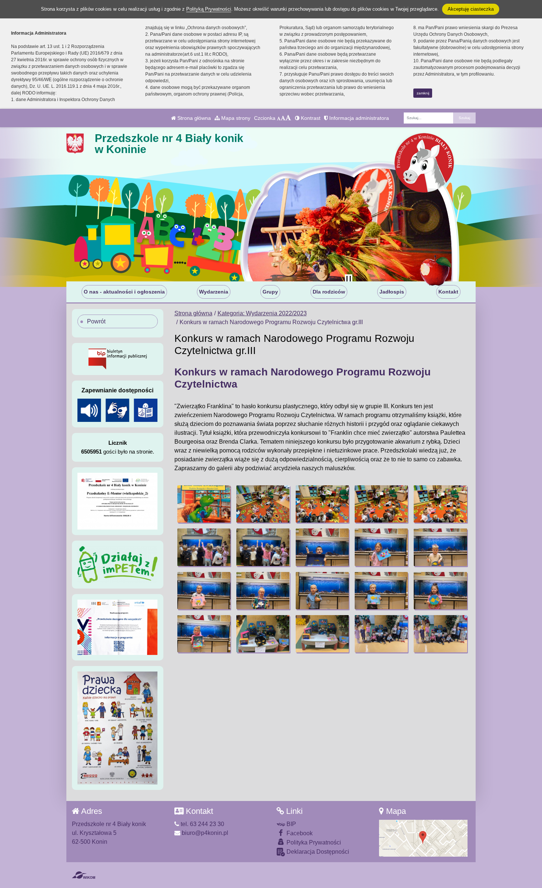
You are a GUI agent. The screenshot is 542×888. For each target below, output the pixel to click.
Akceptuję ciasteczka (471, 9)
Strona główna (193, 118)
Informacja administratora (358, 118)
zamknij (423, 93)
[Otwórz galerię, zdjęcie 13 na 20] (322, 590)
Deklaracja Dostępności (317, 852)
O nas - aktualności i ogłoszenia (124, 292)
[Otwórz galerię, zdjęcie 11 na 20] (203, 590)
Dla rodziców (329, 292)
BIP (290, 824)
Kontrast (309, 118)
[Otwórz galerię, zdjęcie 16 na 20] (203, 633)
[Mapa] (423, 838)
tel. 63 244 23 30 (201, 824)
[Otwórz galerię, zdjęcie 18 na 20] (322, 633)
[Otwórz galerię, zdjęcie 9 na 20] (381, 547)
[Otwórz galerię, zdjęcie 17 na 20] (262, 633)
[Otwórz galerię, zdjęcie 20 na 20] (440, 633)
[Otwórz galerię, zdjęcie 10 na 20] (440, 547)
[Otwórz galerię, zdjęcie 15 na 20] (440, 590)
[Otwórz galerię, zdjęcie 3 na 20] (322, 504)
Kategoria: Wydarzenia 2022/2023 (262, 313)
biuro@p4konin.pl (204, 833)
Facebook (299, 833)
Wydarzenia (213, 292)
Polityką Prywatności (208, 9)
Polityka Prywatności (313, 842)
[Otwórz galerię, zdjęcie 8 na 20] (322, 547)
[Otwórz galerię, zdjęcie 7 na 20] (262, 547)
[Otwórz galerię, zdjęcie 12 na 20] (262, 590)
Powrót (96, 321)
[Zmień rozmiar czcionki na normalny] (279, 118)
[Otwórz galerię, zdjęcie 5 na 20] (440, 504)
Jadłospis (391, 292)
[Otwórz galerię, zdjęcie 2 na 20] (262, 504)
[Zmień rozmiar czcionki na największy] (288, 118)
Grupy (270, 292)
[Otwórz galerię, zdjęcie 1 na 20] (203, 504)
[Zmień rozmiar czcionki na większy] (283, 118)
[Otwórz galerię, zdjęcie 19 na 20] (381, 633)
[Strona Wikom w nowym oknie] (83, 875)
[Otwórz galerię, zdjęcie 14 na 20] (381, 590)
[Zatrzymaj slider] (348, 279)
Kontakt (448, 292)
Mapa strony (235, 118)
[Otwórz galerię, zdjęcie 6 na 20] (203, 547)
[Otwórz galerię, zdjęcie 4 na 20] (381, 504)
